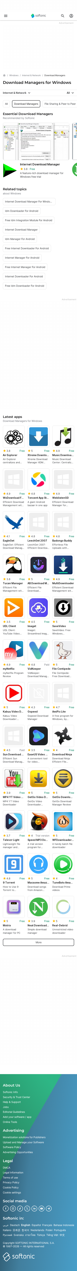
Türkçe (41, 1234)
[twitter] (27, 1208)
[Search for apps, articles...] (62, 16)
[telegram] (49, 1208)
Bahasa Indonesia (64, 1225)
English (25, 1225)
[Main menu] (5, 16)
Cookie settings (12, 1192)
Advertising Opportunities (18, 1152)
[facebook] (6, 1208)
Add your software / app (17, 1116)
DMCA (6, 1167)
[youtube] (41, 1208)
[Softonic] (38, 16)
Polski (49, 1229)
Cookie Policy (11, 1187)
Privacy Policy (11, 1182)
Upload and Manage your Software (23, 1142)
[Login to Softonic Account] (71, 16)
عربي (6, 1225)
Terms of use (10, 1177)
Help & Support (12, 1101)
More (39, 942)
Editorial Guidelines (14, 1111)
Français (47, 1225)
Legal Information (13, 1172)
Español (36, 1225)
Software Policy (12, 1147)
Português (60, 1229)
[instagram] (13, 1208)
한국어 (25, 1229)
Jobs (6, 1106)
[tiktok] (20, 1208)
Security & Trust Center (16, 1096)
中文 (62, 1234)
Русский (7, 1234)
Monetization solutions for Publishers (24, 1137)
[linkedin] (34, 1208)
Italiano (7, 1229)
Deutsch (15, 1225)
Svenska (19, 1234)
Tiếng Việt (52, 1234)
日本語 (16, 1229)
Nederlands (37, 1229)
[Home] (4, 75)
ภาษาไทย (30, 1234)
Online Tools (10, 1121)
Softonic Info (10, 1092)
